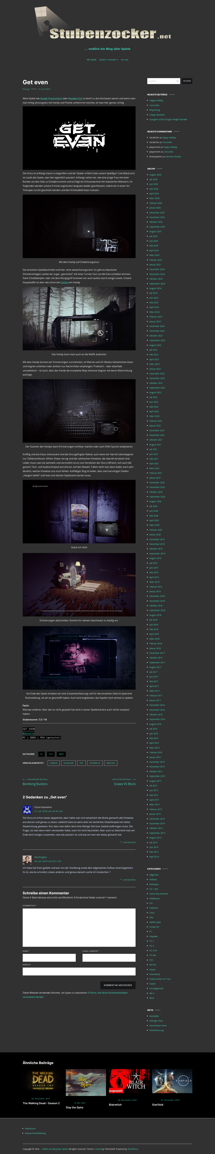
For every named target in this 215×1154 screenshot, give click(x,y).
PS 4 (51, 754)
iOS (151, 903)
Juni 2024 (153, 297)
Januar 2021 (155, 477)
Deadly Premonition (51, 98)
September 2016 (157, 719)
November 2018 (157, 601)
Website (27, 964)
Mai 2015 (153, 795)
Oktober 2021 (155, 439)
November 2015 (157, 766)
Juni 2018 (153, 624)
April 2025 (154, 250)
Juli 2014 (153, 842)
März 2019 (154, 582)
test (81, 763)
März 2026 (154, 198)
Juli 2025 (153, 236)
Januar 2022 (155, 425)
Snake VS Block (124, 782)
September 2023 (157, 340)
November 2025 (157, 217)
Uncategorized (156, 988)
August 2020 (155, 501)
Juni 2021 (153, 454)
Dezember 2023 (157, 326)
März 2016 (154, 747)
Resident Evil (75, 98)
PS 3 (151, 941)
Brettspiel (154, 884)
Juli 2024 (153, 293)
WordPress (133, 1149)
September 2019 (157, 553)
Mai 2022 (153, 406)
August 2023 (155, 345)
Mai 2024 (153, 302)
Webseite (28, 733)
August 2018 (155, 615)
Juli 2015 (153, 785)
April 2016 (154, 743)
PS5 (151, 960)
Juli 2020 (153, 506)
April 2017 (154, 686)
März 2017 (154, 690)
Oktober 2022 (155, 383)
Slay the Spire (74, 1107)
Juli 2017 (153, 672)
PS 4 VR (153, 950)
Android (153, 879)
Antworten (129, 842)
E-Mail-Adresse (90, 951)
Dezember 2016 (157, 705)
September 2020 (157, 496)
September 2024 (157, 283)
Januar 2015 (155, 814)
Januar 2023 (155, 368)
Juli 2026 (153, 179)
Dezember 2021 (157, 430)
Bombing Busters (35, 782)
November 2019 (157, 544)
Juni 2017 (153, 676)
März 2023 (154, 364)
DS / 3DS (153, 889)
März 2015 (154, 804)
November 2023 (157, 330)
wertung (110, 763)
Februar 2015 (155, 809)
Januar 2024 (155, 321)
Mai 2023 (153, 354)
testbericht (95, 763)
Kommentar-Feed (157, 1025)
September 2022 (157, 387)
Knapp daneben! (157, 114)
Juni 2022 (153, 402)
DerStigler (40, 857)
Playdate (153, 936)
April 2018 (154, 634)
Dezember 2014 (157, 818)
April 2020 (154, 520)
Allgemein (154, 874)
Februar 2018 (155, 643)
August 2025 (155, 231)
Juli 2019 (153, 563)
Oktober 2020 (155, 492)
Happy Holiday (156, 100)
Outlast (64, 282)
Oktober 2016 (155, 714)
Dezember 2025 (157, 212)
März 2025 (154, 255)
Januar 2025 (155, 264)
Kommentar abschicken (118, 985)
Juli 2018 (153, 619)
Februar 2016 (155, 752)
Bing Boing (154, 109)
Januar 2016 (155, 757)
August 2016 (155, 724)
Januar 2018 (155, 648)
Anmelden (154, 1016)
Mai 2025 (153, 245)
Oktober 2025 (155, 222)
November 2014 (157, 823)
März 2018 (154, 638)
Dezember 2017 (157, 653)
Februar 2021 (155, 473)
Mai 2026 (153, 188)
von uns (124, 59)
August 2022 (155, 392)
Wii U (151, 993)
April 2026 (154, 193)
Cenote (97, 1149)
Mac (151, 917)
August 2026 (155, 174)
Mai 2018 (153, 629)
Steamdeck (154, 974)
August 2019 (155, 558)
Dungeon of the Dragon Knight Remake (168, 119)
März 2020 (154, 525)
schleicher (68, 763)
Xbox (61, 754)
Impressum (30, 1128)
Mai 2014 (153, 851)
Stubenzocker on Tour (160, 979)
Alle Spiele (91, 59)
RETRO (152, 964)
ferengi (26, 89)
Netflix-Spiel (155, 922)
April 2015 (154, 799)
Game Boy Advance (158, 893)
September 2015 (157, 776)
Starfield (157, 1104)
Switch (152, 983)
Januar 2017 (155, 700)
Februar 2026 (155, 203)
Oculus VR (154, 926)
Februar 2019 (155, 586)
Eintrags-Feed (155, 1020)
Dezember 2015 (157, 762)
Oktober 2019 (155, 548)
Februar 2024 (155, 316)
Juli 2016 (153, 728)
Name (26, 951)
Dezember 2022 (157, 373)
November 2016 (157, 709)
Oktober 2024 (155, 278)
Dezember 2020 (157, 482)
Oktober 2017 (155, 657)
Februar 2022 (155, 421)
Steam (152, 969)
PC (42, 754)
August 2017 (155, 667)
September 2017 (157, 662)
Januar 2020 (155, 534)
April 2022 (154, 411)
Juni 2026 (153, 184)
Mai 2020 (153, 515)
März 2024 (154, 312)
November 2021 (157, 435)
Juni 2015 (153, 790)
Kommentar (30, 905)
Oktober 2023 (155, 335)
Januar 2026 (155, 207)
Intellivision (154, 898)
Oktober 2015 (155, 771)
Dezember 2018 (157, 596)
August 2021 (155, 444)
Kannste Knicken (173, 156)
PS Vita (152, 955)
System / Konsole (107, 59)
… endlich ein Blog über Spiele (107, 48)
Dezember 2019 (157, 539)
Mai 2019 (153, 572)
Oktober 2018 (155, 605)
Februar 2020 (155, 529)
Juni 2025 (153, 241)
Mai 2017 (153, 681)
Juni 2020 (153, 510)
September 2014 (157, 833)
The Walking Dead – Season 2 (41, 1103)
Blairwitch (115, 1104)
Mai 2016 (153, 738)
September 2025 (157, 226)
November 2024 (157, 274)
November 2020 (157, 487)
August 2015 (155, 781)
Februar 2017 (155, 695)
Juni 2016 (153, 733)
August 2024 (155, 288)
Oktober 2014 (155, 828)
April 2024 (154, 307)
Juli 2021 (153, 449)
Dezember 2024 (157, 269)
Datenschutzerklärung (35, 1133)
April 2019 (154, 577)
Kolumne (153, 907)
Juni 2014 (153, 847)
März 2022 (154, 416)
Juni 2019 (153, 567)
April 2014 (154, 856)
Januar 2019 (155, 591)
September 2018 (157, 610)
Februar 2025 (155, 260)
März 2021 (154, 468)
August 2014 (155, 837)
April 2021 (154, 463)
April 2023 (154, 359)
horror (53, 763)
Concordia (154, 105)
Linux (151, 912)
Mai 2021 (153, 458)
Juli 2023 (153, 349)
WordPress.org (156, 1030)
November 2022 (157, 378)
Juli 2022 (153, 397)
